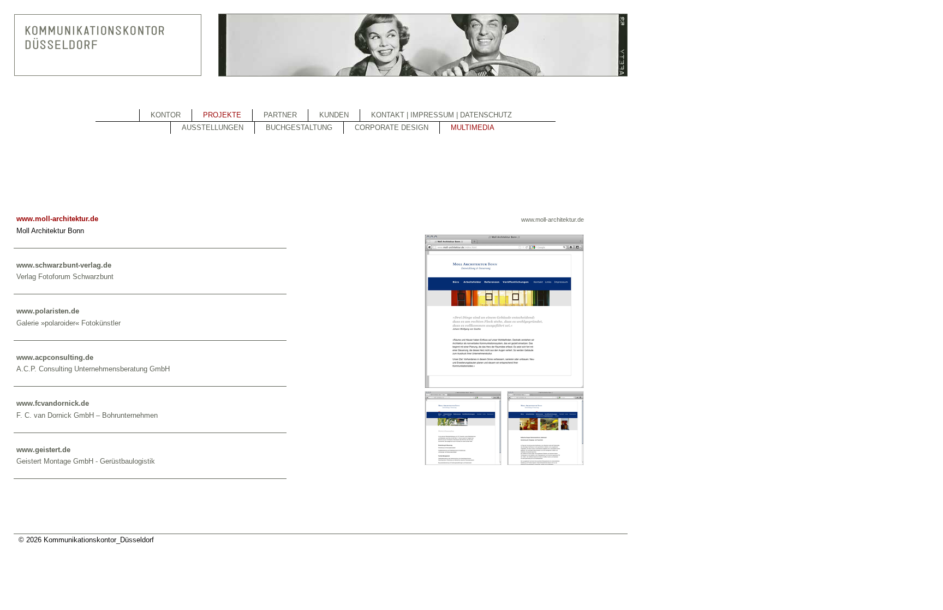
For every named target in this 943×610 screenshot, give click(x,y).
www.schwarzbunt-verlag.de (63, 265)
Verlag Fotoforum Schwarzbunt (65, 277)
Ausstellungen (212, 127)
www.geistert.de (43, 450)
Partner (280, 115)
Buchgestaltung (299, 127)
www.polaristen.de (47, 311)
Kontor (166, 115)
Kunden (334, 115)
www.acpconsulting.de (54, 357)
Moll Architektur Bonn (50, 231)
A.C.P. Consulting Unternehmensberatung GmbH (93, 369)
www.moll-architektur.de (552, 219)
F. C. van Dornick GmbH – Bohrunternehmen (87, 415)
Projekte (222, 115)
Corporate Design (391, 127)
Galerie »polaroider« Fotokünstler (68, 323)
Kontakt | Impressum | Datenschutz (441, 115)
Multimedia (472, 127)
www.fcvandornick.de (52, 403)
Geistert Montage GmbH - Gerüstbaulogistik (85, 461)
